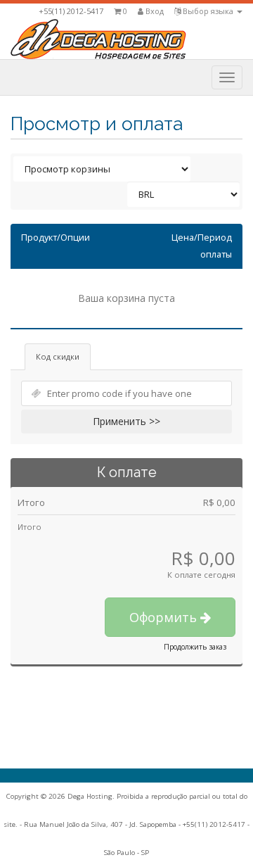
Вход (153, 11)
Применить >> (126, 421)
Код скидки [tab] (57, 356)
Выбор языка (208, 11)
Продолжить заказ (195, 647)
